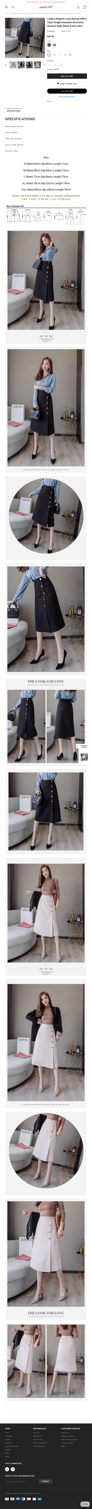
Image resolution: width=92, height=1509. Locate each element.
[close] (86, 2)
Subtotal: (50, 69)
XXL (70, 55)
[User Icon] (78, 7)
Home (7, 13)
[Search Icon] (13, 7)
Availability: (51, 31)
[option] (25, 38)
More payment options (67, 96)
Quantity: (50, 61)
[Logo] (46, 7)
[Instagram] (7, 1469)
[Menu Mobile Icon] (6, 7)
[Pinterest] (13, 1469)
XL (65, 55)
